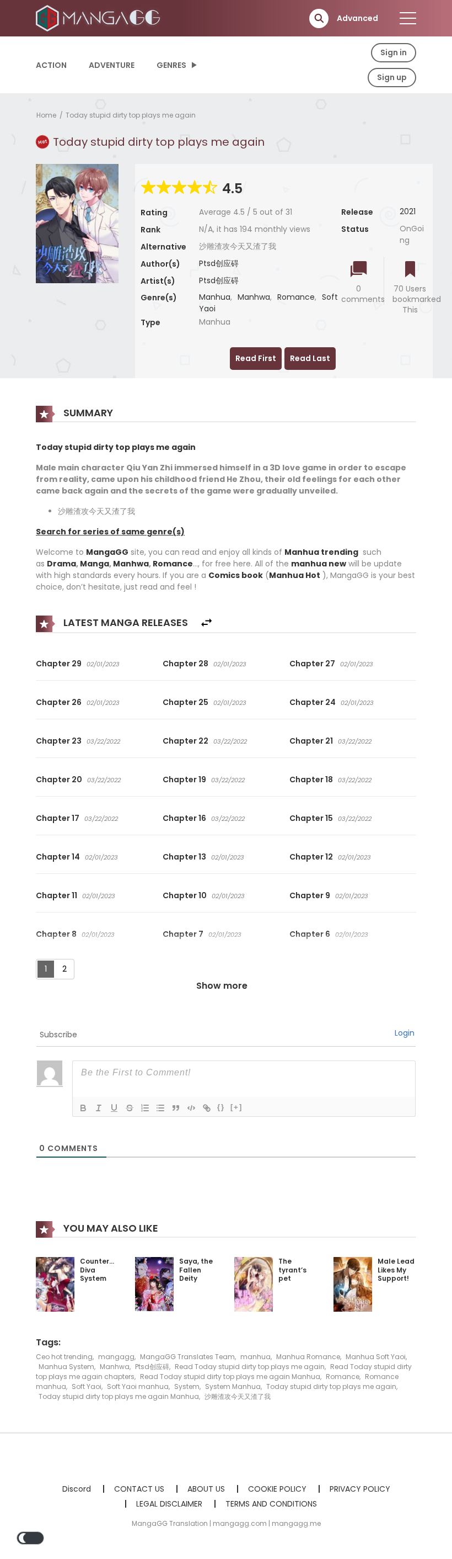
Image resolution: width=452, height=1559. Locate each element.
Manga (94, 563)
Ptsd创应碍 (219, 263)
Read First (255, 358)
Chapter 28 (185, 663)
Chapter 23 (59, 740)
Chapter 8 (56, 934)
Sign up (392, 77)
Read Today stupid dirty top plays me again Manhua (230, 1376)
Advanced (357, 18)
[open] (408, 18)
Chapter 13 (184, 856)
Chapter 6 (309, 934)
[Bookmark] (410, 270)
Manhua (214, 297)
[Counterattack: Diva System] (55, 1284)
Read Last (310, 358)
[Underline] (114, 1108)
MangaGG (107, 552)
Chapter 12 (311, 856)
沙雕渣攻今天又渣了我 (238, 1396)
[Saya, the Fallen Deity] (154, 1283)
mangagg (116, 1356)
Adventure (111, 65)
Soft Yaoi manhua (138, 1386)
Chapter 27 (312, 663)
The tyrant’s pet (292, 1269)
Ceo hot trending (64, 1356)
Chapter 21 (311, 740)
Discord (76, 1488)
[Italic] (98, 1108)
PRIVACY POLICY (360, 1488)
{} (221, 1107)
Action (51, 65)
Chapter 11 (56, 895)
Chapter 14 (58, 856)
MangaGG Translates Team (187, 1356)
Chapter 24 (312, 702)
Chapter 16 (184, 818)
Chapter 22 (185, 740)
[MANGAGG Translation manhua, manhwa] (100, 17)
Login (405, 1032)
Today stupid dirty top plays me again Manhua (119, 1396)
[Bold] (83, 1108)
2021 (408, 211)
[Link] (206, 1108)
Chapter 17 (57, 818)
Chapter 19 (184, 779)
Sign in (393, 52)
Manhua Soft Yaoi (376, 1356)
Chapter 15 (311, 818)
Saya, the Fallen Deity (196, 1269)
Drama (61, 563)
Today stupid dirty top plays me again (131, 115)
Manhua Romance (308, 1356)
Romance (296, 297)
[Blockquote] (176, 1108)
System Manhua (233, 1386)
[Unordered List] (160, 1108)
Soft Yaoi (86, 1386)
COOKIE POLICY (277, 1488)
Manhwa (254, 297)
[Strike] (129, 1108)
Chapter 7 (183, 934)
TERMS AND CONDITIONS (271, 1503)
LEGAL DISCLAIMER (169, 1503)
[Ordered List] (145, 1108)
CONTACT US (139, 1488)
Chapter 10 (185, 895)
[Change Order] (206, 623)
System (187, 1386)
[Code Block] (191, 1108)
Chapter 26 (59, 702)
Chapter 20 (59, 779)
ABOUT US (206, 1488)
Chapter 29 (59, 663)
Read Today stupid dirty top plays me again (250, 1366)
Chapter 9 (309, 895)
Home (46, 115)
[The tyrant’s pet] (253, 1284)
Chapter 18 (311, 779)
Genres (171, 65)
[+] (236, 1107)
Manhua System (66, 1366)
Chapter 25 (185, 702)
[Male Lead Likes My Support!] (352, 1284)
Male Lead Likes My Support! (396, 1269)
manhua (255, 1356)
